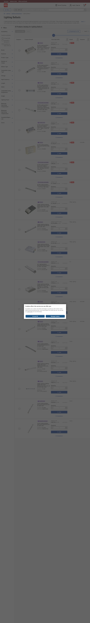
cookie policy (29, 311)
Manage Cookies (55, 316)
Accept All (35, 316)
